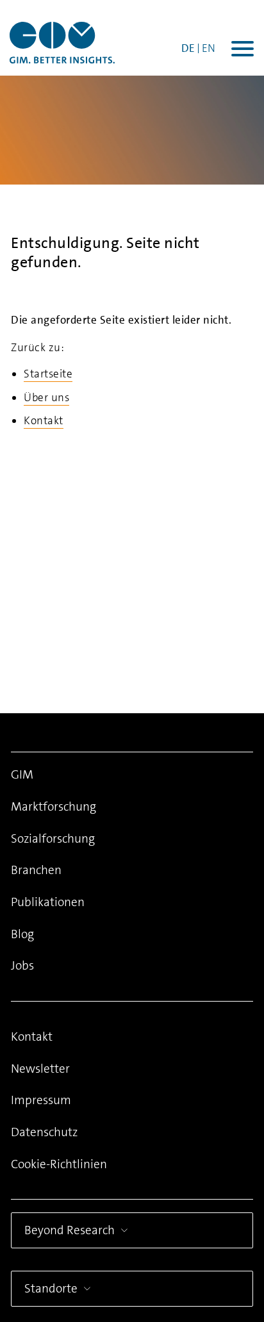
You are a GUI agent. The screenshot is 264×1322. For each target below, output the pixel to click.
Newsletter (40, 1069)
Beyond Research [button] (69, 1230)
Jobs (22, 965)
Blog (22, 934)
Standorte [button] (51, 1288)
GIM (22, 774)
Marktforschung (53, 806)
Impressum (41, 1100)
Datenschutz (44, 1132)
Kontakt (43, 420)
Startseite (48, 374)
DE (188, 48)
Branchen (36, 870)
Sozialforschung (53, 838)
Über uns (46, 397)
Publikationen (48, 902)
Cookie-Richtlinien (59, 1164)
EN (208, 48)
